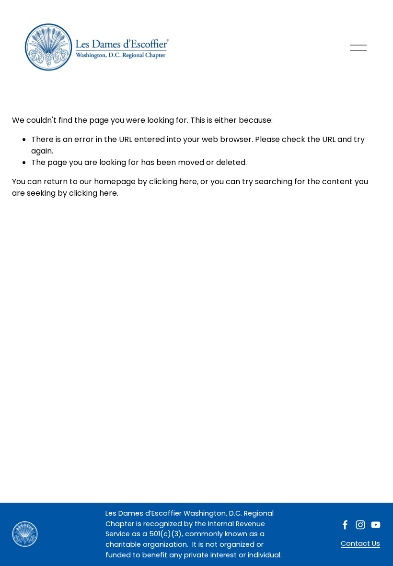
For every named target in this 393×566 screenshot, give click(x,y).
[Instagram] (360, 525)
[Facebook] (345, 525)
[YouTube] (376, 525)
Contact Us (360, 543)
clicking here (173, 181)
